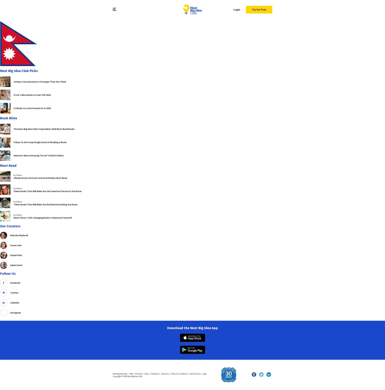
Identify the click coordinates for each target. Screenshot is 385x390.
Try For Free (259, 9)
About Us (165, 374)
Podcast (138, 374)
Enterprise (155, 374)
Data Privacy (194, 374)
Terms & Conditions (179, 374)
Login (237, 9)
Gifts (131, 374)
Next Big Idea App (120, 374)
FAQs (146, 374)
